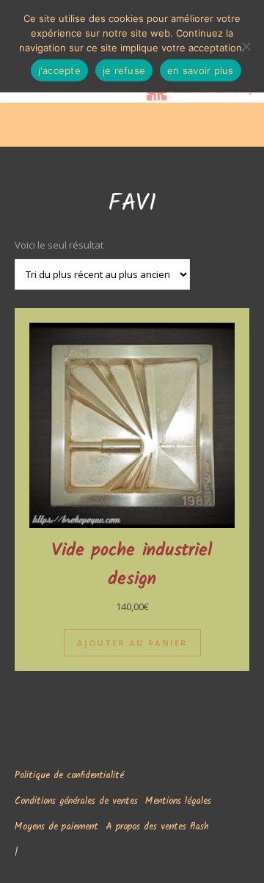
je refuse (124, 70)
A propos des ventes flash (157, 827)
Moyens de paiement (56, 827)
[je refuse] (245, 46)
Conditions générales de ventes (76, 801)
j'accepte (59, 70)
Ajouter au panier (132, 642)
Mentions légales (178, 801)
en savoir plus (200, 70)
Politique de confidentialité (69, 775)
